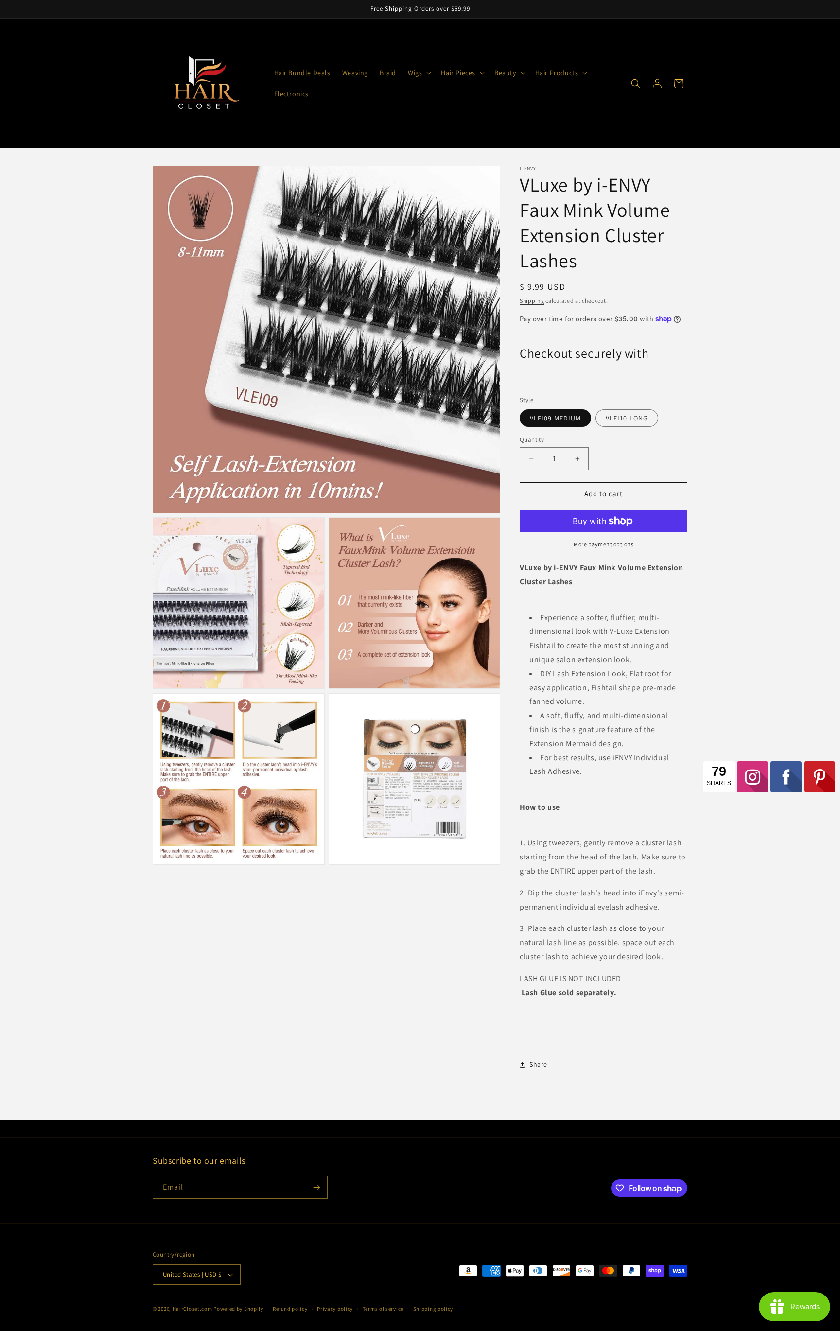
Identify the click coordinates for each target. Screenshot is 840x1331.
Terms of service (383, 1308)
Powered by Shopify (238, 1308)
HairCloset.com (192, 1308)
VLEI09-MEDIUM (555, 418)
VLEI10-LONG (627, 418)
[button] (418, 73)
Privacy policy (335, 1308)
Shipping (532, 300)
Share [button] (538, 1064)
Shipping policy (433, 1308)
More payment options (603, 544)
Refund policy (290, 1308)
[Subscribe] (316, 1187)
